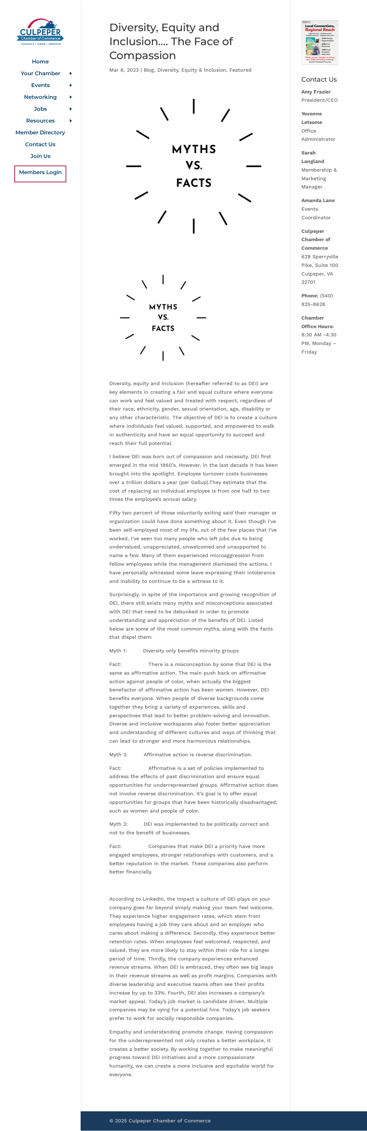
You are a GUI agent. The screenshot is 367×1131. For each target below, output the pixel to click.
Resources (40, 121)
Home (40, 62)
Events (40, 85)
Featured (240, 70)
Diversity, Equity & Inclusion (191, 70)
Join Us (40, 156)
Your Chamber (40, 74)
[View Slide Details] (319, 42)
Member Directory (40, 133)
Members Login (40, 173)
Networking (40, 97)
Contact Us (40, 145)
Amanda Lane (318, 200)
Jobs (40, 109)
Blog (149, 70)
